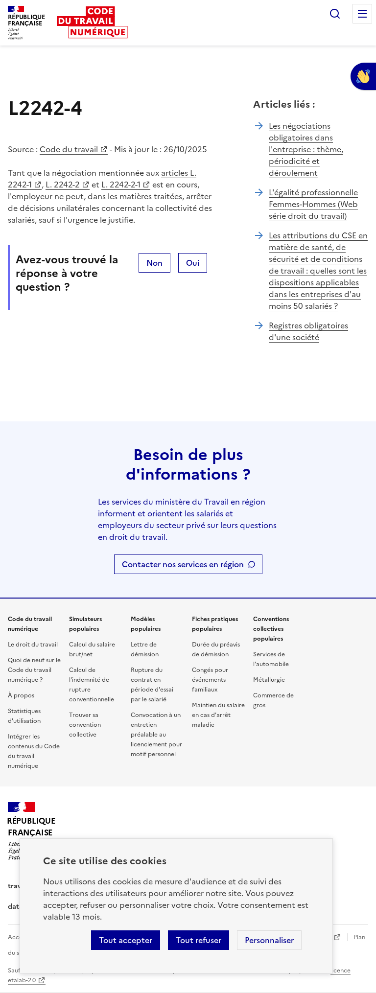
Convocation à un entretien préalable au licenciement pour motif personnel (156, 735)
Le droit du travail (33, 644)
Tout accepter (125, 940)
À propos (21, 695)
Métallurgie (269, 679)
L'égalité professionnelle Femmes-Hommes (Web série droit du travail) (313, 204)
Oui (192, 263)
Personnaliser (269, 940)
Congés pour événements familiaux (210, 680)
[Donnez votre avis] (363, 76)
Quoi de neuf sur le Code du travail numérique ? (34, 670)
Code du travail (69, 149)
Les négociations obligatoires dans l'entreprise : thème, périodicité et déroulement (306, 149)
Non (154, 263)
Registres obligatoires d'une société (308, 331)
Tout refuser (198, 940)
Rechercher (335, 13)
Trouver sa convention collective (85, 725)
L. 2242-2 (63, 184)
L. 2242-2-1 (121, 184)
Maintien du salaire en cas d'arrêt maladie (218, 715)
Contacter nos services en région (183, 564)
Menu (362, 13)
